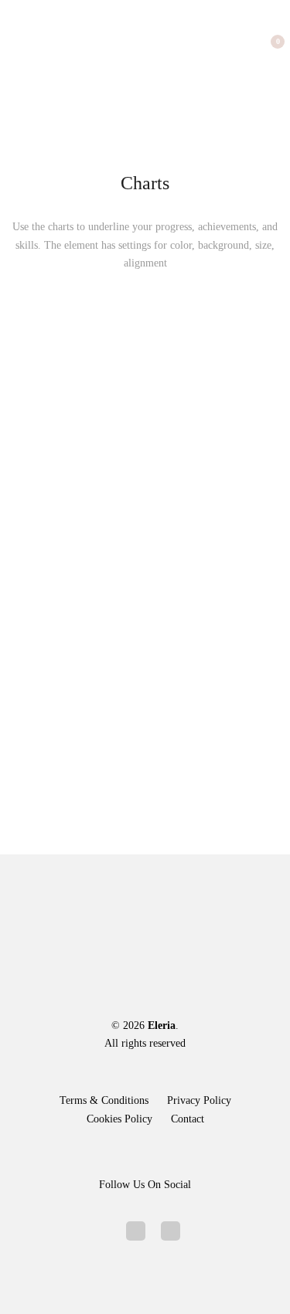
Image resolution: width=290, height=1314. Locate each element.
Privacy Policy (199, 1100)
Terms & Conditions (104, 1100)
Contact (187, 1119)
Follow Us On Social (145, 1184)
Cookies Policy (119, 1119)
